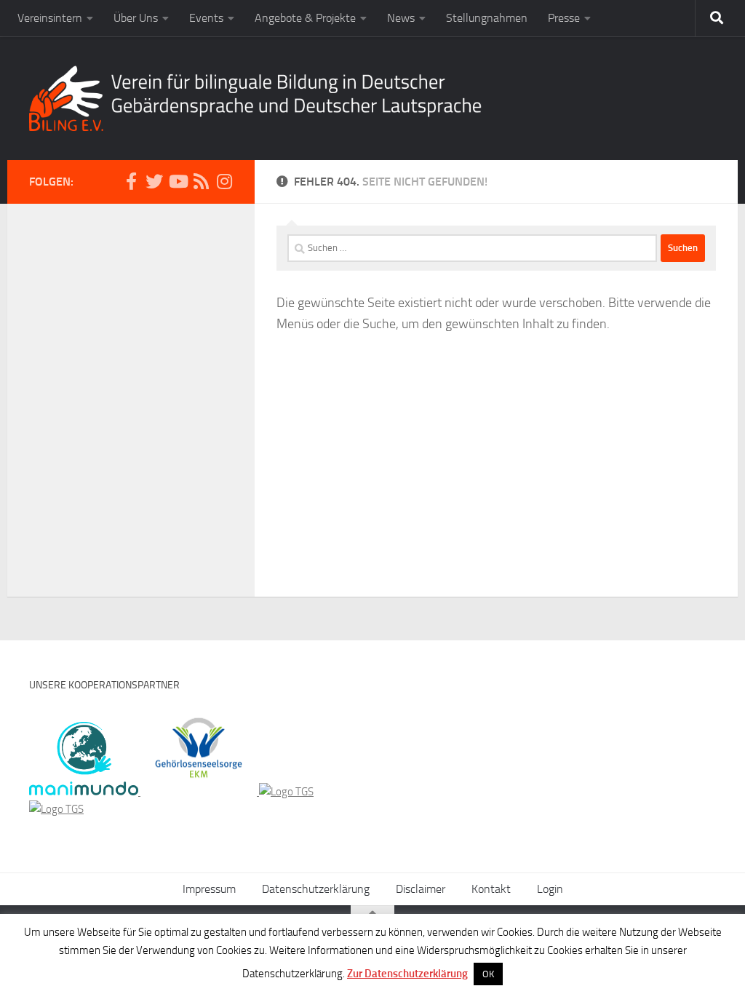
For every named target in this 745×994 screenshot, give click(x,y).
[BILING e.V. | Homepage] (255, 98)
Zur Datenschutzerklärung (407, 973)
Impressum (209, 889)
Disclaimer (420, 889)
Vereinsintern (49, 18)
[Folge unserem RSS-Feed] (201, 181)
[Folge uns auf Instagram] (224, 181)
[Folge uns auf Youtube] (177, 181)
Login (550, 889)
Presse (564, 18)
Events (206, 18)
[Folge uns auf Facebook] (131, 181)
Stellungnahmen (486, 18)
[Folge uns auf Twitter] (154, 181)
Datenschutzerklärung (316, 889)
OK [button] (488, 974)
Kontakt (491, 889)
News (401, 18)
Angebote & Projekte (305, 18)
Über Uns (135, 18)
